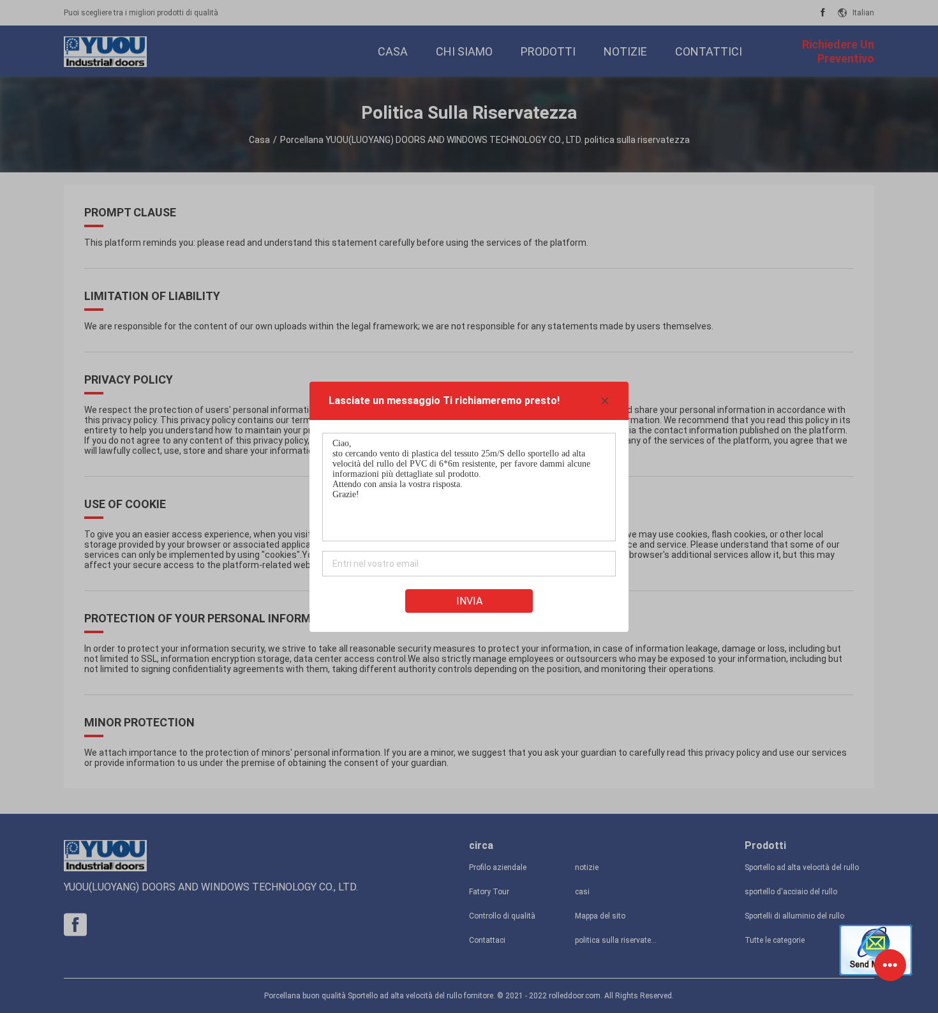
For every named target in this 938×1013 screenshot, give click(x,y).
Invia (469, 601)
